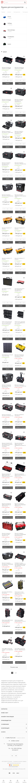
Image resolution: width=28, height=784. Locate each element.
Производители (6, 720)
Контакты (4, 709)
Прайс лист (4, 712)
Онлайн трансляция (7, 716)
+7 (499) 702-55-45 (10, 737)
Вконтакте (12, 755)
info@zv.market (15, 740)
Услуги (3, 732)
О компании (5, 724)
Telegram (16, 755)
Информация (5, 728)
